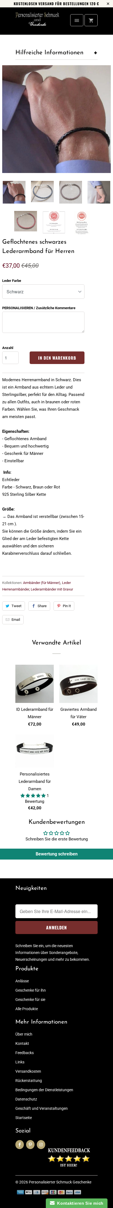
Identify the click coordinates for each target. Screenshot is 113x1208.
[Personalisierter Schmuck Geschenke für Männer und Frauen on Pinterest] (30, 1144)
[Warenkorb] (91, 20)
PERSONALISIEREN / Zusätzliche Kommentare (38, 308)
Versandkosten (28, 1071)
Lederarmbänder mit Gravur (52, 589)
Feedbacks (24, 1053)
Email (16, 620)
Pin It (67, 606)
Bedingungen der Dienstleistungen (44, 1090)
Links (19, 1062)
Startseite (23, 1117)
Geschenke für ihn (30, 990)
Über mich (23, 1034)
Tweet (16, 606)
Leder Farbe (11, 281)
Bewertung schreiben (57, 854)
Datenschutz (26, 1099)
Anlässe (22, 981)
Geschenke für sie (30, 999)
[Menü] (76, 20)
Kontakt (22, 1043)
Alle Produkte (26, 1009)
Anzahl (7, 348)
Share (42, 606)
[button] (34, 795)
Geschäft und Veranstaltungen (41, 1108)
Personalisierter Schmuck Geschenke (60, 1182)
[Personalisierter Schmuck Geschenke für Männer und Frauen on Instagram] (41, 1144)
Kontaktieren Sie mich (79, 1203)
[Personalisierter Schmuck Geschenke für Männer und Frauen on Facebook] (19, 1144)
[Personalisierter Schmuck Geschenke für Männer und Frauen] (37, 22)
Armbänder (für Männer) (41, 583)
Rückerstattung (28, 1080)
